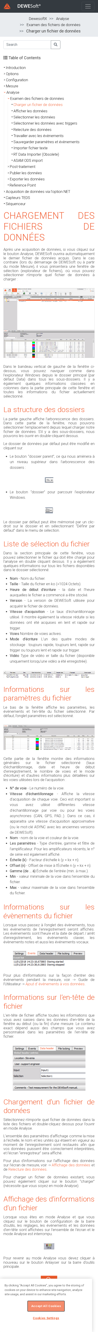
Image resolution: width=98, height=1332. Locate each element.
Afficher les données (30, 111)
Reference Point (23, 185)
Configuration (17, 80)
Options (12, 74)
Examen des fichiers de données (53, 25)
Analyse (62, 19)
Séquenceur (16, 204)
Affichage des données (71, 1165)
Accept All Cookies (46, 1306)
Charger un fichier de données (38, 105)
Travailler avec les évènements (38, 136)
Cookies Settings (46, 1318)
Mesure (12, 86)
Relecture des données (32, 130)
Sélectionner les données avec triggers (45, 123)
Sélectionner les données (34, 117)
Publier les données (26, 173)
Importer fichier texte (30, 148)
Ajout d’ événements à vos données (55, 984)
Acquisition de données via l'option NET (38, 191)
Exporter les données (27, 179)
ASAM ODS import (28, 160)
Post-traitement (22, 167)
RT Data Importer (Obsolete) (36, 154)
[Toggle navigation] (88, 6)
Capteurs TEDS (18, 198)
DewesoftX (38, 19)
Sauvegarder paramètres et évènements (46, 142)
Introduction (16, 68)
